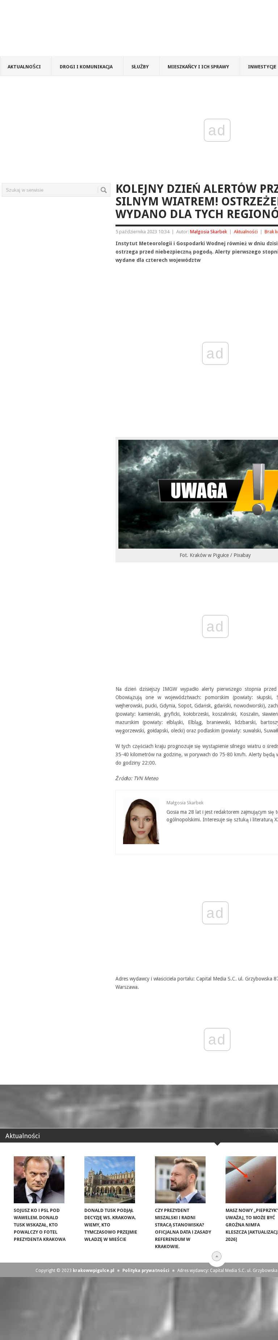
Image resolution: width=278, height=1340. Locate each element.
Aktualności (24, 66)
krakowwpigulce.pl (93, 1270)
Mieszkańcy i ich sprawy (198, 66)
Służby (140, 66)
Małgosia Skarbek (208, 231)
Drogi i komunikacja (86, 66)
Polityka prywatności (145, 1270)
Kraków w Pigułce (106, 30)
